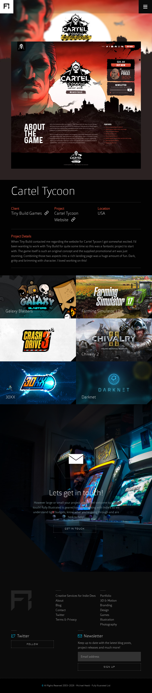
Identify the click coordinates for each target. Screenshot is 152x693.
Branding (106, 605)
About (59, 601)
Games (104, 615)
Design (104, 610)
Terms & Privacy (66, 620)
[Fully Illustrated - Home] (6, 6)
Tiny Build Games (26, 214)
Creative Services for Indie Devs (76, 596)
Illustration (107, 620)
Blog (58, 605)
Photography (108, 624)
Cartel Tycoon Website (66, 217)
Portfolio (105, 596)
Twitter (60, 615)
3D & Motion (108, 601)
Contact (61, 610)
